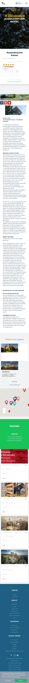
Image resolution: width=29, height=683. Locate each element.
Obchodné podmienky (14, 667)
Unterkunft (14, 608)
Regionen (14, 596)
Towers (14, 617)
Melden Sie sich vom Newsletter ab (14, 651)
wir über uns (14, 640)
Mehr (3, 478)
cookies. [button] (18, 676)
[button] (9, 411)
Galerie (11, 75)
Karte (5, 75)
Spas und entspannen (14, 615)
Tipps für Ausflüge (14, 627)
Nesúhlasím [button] (8, 680)
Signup (16, 3)
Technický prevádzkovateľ (14, 663)
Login (19, 3)
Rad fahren (14, 630)
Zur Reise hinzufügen (14, 81)
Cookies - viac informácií (14, 665)
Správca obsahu (14, 660)
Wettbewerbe (14, 632)
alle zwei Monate (14, 642)
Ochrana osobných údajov (14, 669)
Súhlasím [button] (21, 680)
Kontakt (17, 75)
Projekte (14, 649)
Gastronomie (14, 611)
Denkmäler (14, 604)
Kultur (14, 606)
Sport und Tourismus (14, 613)
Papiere (14, 646)
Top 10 (14, 594)
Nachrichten (14, 625)
